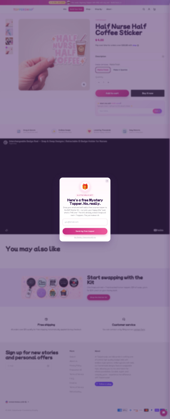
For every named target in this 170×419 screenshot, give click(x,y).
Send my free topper (85, 231)
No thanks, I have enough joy (85, 237)
